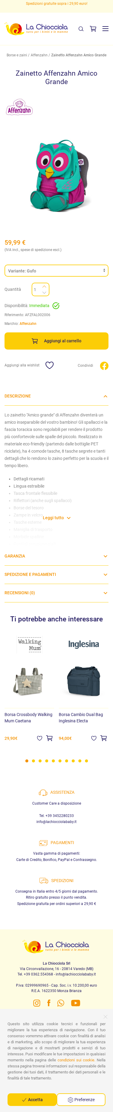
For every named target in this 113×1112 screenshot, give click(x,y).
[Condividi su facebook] (104, 365)
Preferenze (84, 1099)
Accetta (35, 1099)
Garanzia (15, 556)
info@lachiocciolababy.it (56, 822)
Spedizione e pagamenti (30, 574)
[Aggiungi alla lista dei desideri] (39, 738)
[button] (105, 28)
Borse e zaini (17, 55)
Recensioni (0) (20, 592)
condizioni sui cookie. (76, 1060)
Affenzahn (39, 55)
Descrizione (18, 396)
